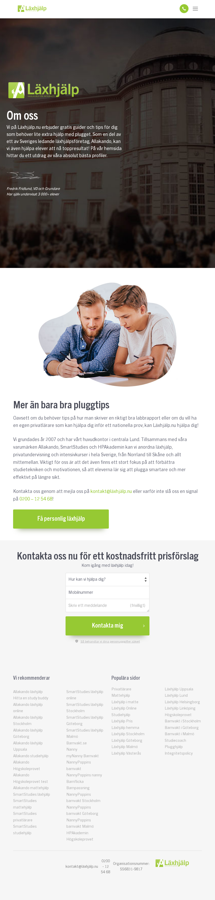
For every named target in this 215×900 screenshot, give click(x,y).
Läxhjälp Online (124, 708)
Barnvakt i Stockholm (183, 721)
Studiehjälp (120, 715)
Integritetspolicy (179, 753)
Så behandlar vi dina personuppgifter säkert (110, 641)
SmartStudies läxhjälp (31, 795)
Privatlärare (121, 689)
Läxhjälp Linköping (180, 708)
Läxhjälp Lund (176, 696)
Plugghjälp (174, 747)
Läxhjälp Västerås (126, 753)
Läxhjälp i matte (124, 702)
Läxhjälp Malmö (124, 747)
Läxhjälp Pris (122, 721)
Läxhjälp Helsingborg (182, 702)
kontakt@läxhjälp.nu (111, 491)
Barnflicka (75, 782)
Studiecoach (175, 741)
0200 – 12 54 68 (35, 499)
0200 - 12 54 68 (105, 866)
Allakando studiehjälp (31, 756)
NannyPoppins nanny (84, 775)
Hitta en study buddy (30, 698)
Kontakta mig (107, 626)
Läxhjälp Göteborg (126, 741)
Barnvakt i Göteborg (182, 728)
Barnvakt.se (76, 743)
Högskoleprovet (178, 715)
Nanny (71, 749)
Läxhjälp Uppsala (179, 689)
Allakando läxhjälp (28, 692)
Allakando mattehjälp (31, 788)
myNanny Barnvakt (82, 756)
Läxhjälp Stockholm (127, 734)
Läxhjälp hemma (125, 728)
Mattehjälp (120, 696)
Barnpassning (78, 788)
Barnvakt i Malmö (179, 734)
